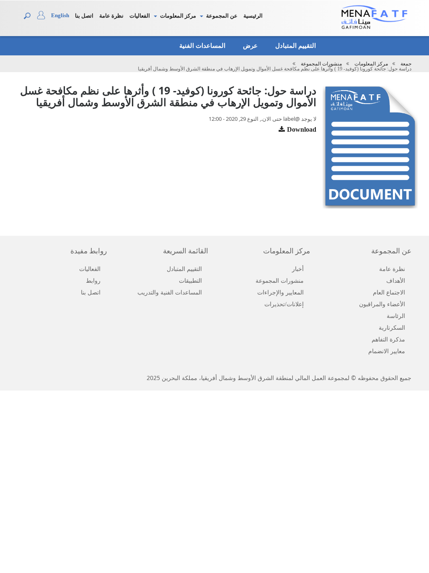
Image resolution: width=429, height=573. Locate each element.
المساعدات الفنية (201, 45)
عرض (249, 45)
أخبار (298, 269)
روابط (93, 281)
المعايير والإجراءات (280, 292)
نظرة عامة (111, 16)
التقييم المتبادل (295, 45)
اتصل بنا (84, 16)
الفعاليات (139, 16)
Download (301, 129)
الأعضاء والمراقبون (382, 304)
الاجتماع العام (389, 292)
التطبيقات (190, 281)
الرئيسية (253, 16)
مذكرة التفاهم (388, 339)
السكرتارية (392, 328)
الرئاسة (396, 316)
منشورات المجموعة (321, 64)
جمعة (406, 64)
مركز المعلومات (178, 16)
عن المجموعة (222, 16)
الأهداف (395, 281)
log (44, 17)
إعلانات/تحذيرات (284, 304)
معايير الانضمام (386, 351)
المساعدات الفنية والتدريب (169, 292)
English (60, 15)
